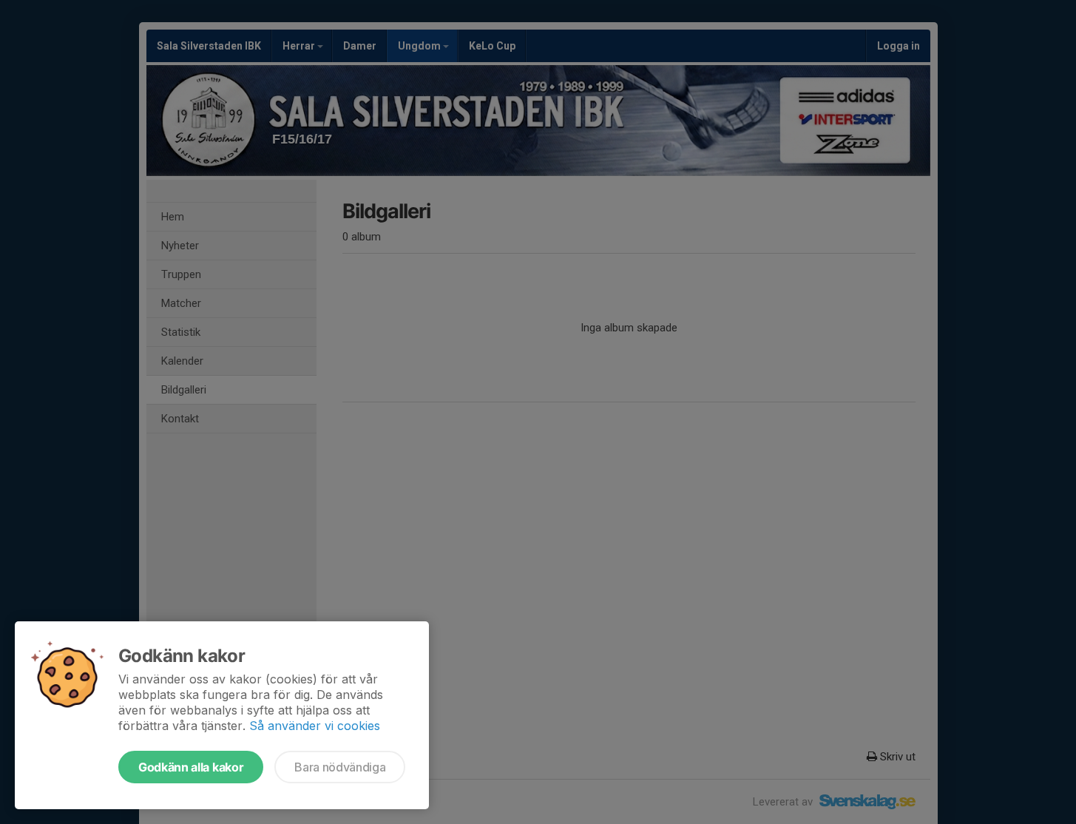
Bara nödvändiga (339, 767)
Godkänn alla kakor (190, 767)
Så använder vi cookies (314, 725)
